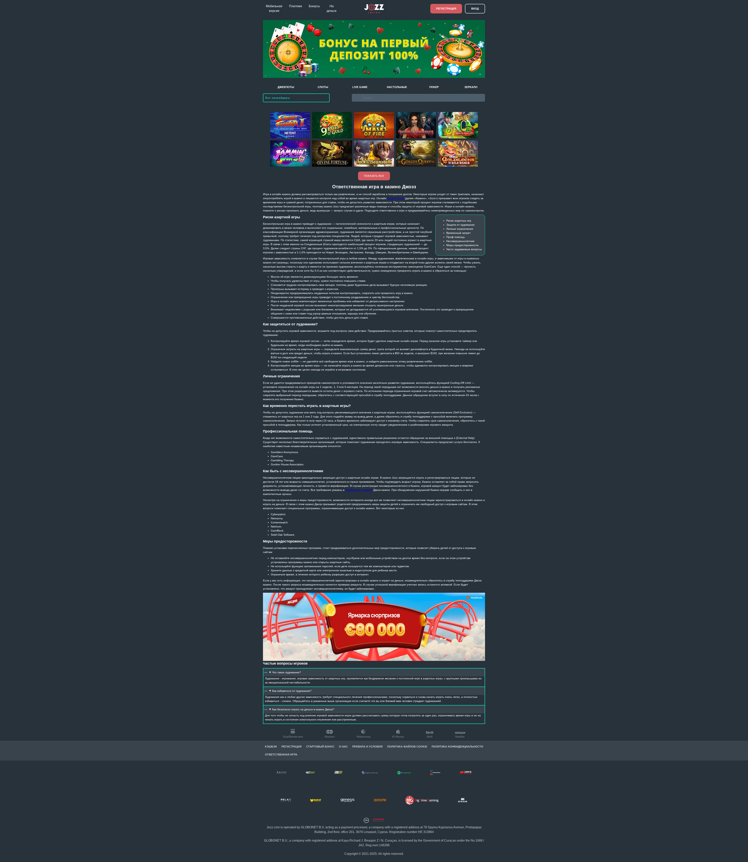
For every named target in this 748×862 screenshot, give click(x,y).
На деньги (331, 8)
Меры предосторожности (462, 245)
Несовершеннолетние (460, 241)
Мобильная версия (274, 8)
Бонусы (314, 6)
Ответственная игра (281, 754)
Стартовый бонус (320, 746)
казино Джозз (395, 198)
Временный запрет (458, 232)
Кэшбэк (271, 746)
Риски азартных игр (458, 220)
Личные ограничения (459, 228)
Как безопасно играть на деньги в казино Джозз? (303, 709)
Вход (475, 8)
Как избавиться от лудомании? (291, 690)
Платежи (295, 6)
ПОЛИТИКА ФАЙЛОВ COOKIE (407, 746)
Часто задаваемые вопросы (464, 249)
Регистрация (446, 8)
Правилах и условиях (358, 489)
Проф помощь (455, 237)
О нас (343, 746)
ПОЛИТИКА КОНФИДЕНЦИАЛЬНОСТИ (457, 746)
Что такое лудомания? (286, 672)
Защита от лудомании (460, 224)
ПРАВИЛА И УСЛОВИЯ (367, 746)
